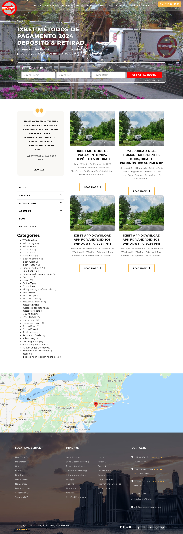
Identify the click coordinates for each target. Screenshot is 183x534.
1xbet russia (29, 262)
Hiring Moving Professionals (37, 289)
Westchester (21, 479)
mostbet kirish (30, 305)
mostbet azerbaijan (33, 301)
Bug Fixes (28, 277)
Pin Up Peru (29, 329)
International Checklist (109, 484)
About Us (104, 5)
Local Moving (73, 457)
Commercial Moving (76, 470)
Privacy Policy (105, 488)
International (71, 5)
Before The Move (32, 268)
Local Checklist (105, 479)
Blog (90, 5)
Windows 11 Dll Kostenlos (36, 350)
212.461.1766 (140, 493)
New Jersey (21, 484)
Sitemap (22, 529)
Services (50, 5)
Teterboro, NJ (158, 481)
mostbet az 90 (30, 298)
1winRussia (28, 246)
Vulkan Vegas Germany (35, 347)
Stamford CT (21, 497)
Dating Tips (29, 283)
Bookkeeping (30, 271)
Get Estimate (140, 5)
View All (39, 170)
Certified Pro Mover (76, 497)
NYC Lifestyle (29, 317)
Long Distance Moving (77, 461)
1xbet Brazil (29, 255)
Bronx (18, 470)
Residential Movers (75, 466)
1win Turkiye (29, 243)
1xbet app (28, 252)
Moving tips (29, 314)
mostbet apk (29, 295)
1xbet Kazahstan (31, 258)
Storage (70, 479)
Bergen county (22, 488)
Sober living (29, 338)
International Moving (76, 475)
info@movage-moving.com (148, 507)
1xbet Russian (30, 265)
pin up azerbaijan (32, 323)
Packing (70, 484)
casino (26, 280)
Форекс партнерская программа (41, 357)
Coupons (102, 475)
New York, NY (156, 457)
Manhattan (20, 461)
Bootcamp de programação (37, 274)
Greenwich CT (22, 492)
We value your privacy (153, 80)
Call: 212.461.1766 (169, 4)
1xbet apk (28, 249)
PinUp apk (28, 332)
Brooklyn (19, 475)
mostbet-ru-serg (31, 311)
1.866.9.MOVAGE (142, 499)
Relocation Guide (32, 335)
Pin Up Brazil (29, 326)
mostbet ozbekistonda (35, 308)
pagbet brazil (30, 320)
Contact (122, 5)
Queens (19, 466)
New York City (22, 457)
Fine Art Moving (74, 488)
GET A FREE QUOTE (144, 75)
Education (28, 286)
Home (37, 5)
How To (27, 292)
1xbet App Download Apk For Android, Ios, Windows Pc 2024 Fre (92, 239)
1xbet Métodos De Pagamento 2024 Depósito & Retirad (92, 155)
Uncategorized (31, 341)
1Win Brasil (28, 240)
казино (27, 354)
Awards (70, 492)
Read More (91, 187)
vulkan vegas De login (34, 344)
